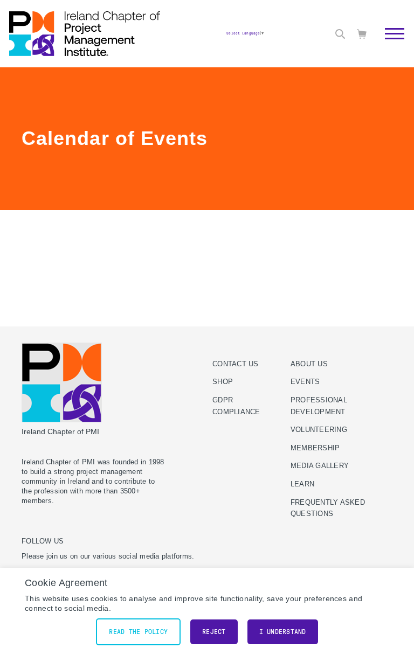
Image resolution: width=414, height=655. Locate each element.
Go (389, 46)
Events (305, 382)
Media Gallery (320, 466)
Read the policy (138, 632)
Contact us (235, 364)
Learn (302, 484)
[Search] (340, 34)
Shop (222, 382)
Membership (315, 448)
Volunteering (319, 430)
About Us (309, 364)
